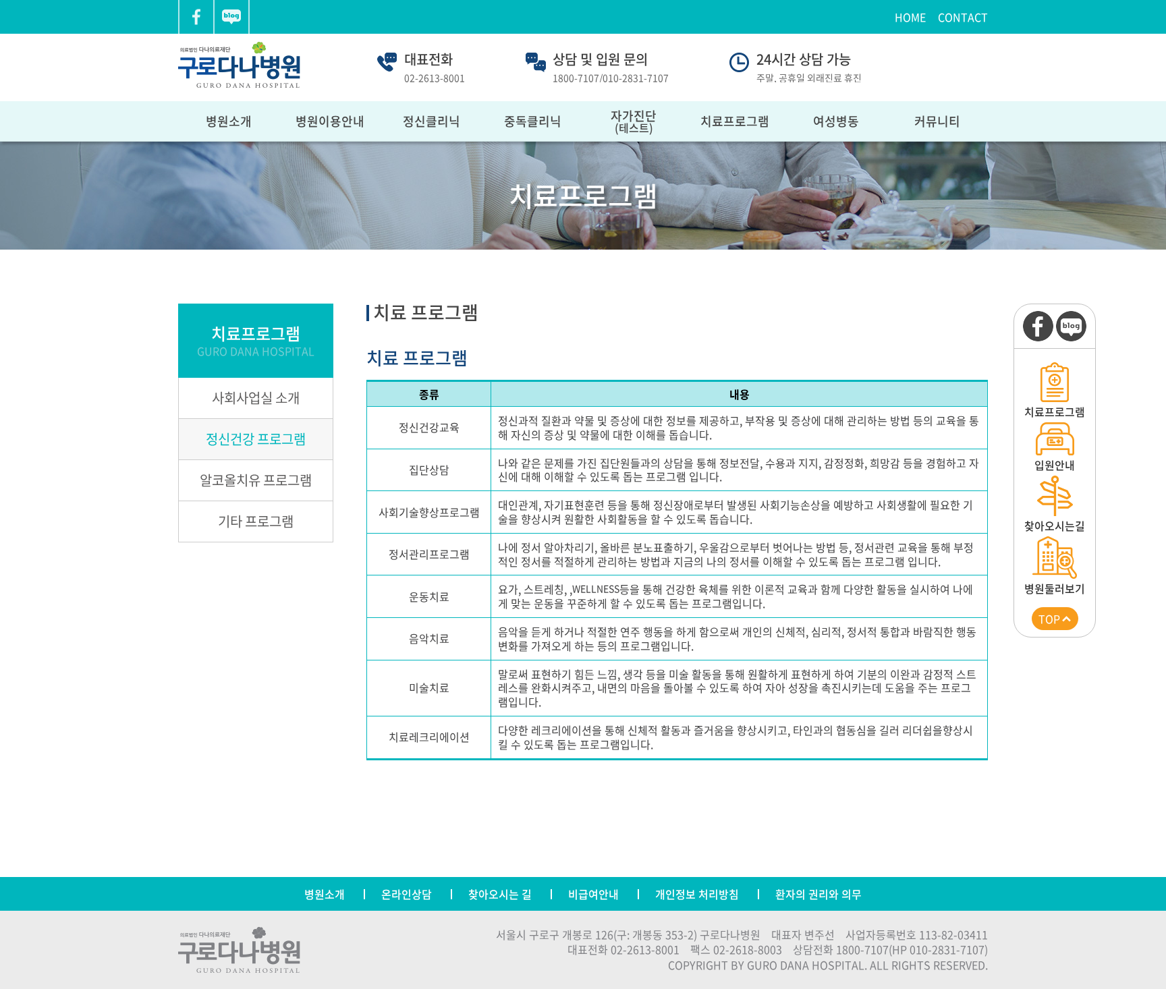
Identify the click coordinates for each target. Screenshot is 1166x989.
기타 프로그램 (256, 521)
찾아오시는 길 (500, 894)
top (1049, 619)
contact (963, 17)
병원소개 (324, 894)
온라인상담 (406, 894)
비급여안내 (593, 894)
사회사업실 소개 (256, 397)
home (910, 17)
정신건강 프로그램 (256, 439)
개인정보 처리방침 (697, 894)
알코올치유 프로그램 (256, 480)
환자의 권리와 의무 (818, 894)
